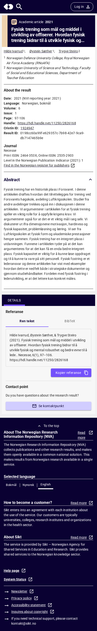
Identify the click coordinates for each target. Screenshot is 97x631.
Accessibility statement (28, 605)
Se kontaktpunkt (51, 406)
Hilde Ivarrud (13, 51)
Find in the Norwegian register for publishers (36, 165)
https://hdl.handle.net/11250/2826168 (47, 123)
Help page (11, 570)
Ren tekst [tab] (27, 321)
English (45, 484)
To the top (51, 426)
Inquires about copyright (29, 612)
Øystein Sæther (40, 51)
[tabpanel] (48, 348)
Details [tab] (14, 300)
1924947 (27, 128)
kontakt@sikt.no (23, 623)
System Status (15, 579)
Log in (79, 6)
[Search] (19, 6)
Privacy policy (21, 598)
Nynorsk (28, 485)
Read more (81, 435)
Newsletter (19, 591)
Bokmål (11, 485)
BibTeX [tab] (70, 321)
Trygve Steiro (68, 51)
